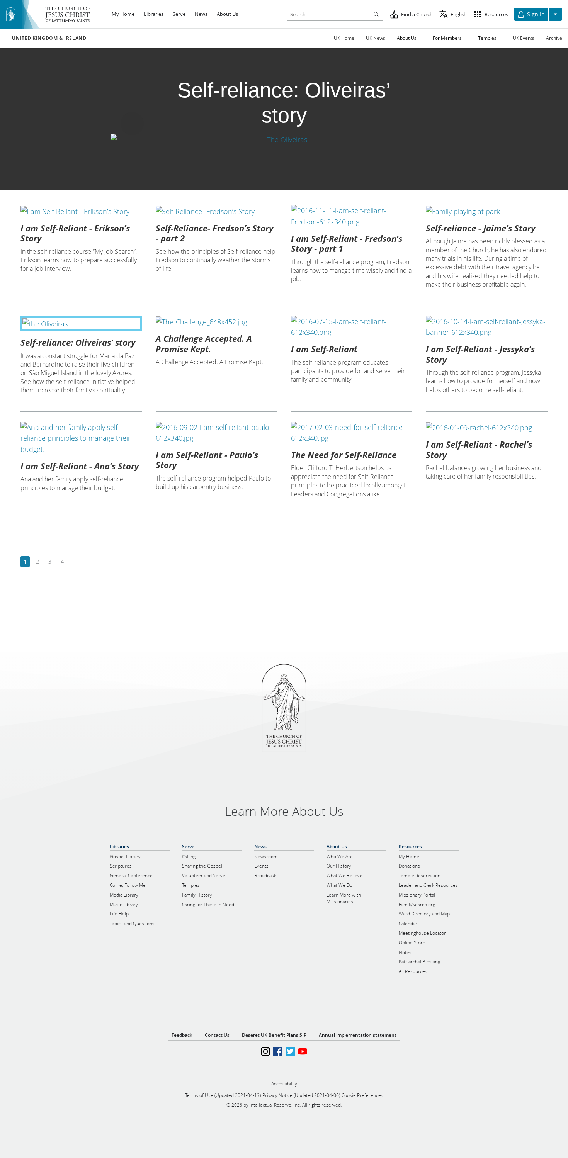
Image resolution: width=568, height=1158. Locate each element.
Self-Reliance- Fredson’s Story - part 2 (214, 233)
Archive (554, 38)
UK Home (344, 38)
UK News (375, 38)
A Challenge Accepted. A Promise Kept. (204, 343)
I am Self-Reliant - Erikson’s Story (75, 233)
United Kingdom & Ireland (49, 38)
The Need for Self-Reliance (343, 454)
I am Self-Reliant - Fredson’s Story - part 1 (346, 243)
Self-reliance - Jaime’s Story (480, 228)
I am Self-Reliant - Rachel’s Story (479, 449)
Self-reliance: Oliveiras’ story (77, 342)
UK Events (523, 38)
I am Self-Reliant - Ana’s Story (79, 466)
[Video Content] (284, 140)
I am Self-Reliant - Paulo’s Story (207, 459)
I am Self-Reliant (324, 349)
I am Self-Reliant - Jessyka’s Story (480, 354)
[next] (74, 561)
